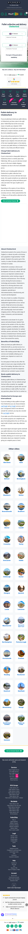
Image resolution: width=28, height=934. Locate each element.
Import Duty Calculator (14, 879)
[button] (1, 904)
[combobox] (14, 34)
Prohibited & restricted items (14, 850)
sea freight (6, 413)
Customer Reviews (14, 825)
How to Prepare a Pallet (14, 869)
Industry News (14, 828)
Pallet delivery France (14, 789)
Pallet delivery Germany (14, 793)
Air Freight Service (14, 771)
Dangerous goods (14, 848)
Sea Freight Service (14, 773)
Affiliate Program (14, 823)
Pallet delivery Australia (14, 807)
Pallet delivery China (14, 810)
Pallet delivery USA (14, 804)
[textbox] (14, 34)
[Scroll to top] (14, 885)
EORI (14, 853)
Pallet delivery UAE (14, 812)
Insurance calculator (14, 857)
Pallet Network (14, 821)
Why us (14, 820)
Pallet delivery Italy (14, 796)
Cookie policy (14, 841)
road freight (4, 406)
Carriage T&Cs (14, 837)
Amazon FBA (14, 868)
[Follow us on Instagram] (20, 926)
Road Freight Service (14, 770)
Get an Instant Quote (9, 201)
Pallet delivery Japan (14, 809)
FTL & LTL (12, 775)
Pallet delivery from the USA (14, 805)
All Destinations (14, 814)
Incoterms (14, 855)
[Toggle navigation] (2, 14)
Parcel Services (14, 780)
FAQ (14, 866)
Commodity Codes (14, 852)
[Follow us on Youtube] (16, 926)
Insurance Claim (14, 880)
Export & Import (14, 778)
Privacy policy (14, 839)
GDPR (14, 842)
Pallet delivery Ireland (14, 791)
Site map (14, 864)
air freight (13, 406)
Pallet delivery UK (14, 788)
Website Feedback (14, 826)
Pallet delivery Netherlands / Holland (14, 798)
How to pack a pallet (14, 830)
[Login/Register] (21, 14)
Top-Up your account (14, 877)
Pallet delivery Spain (14, 794)
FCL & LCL (12, 776)
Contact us (14, 863)
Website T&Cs (14, 836)
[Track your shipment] (5, 14)
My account (14, 875)
